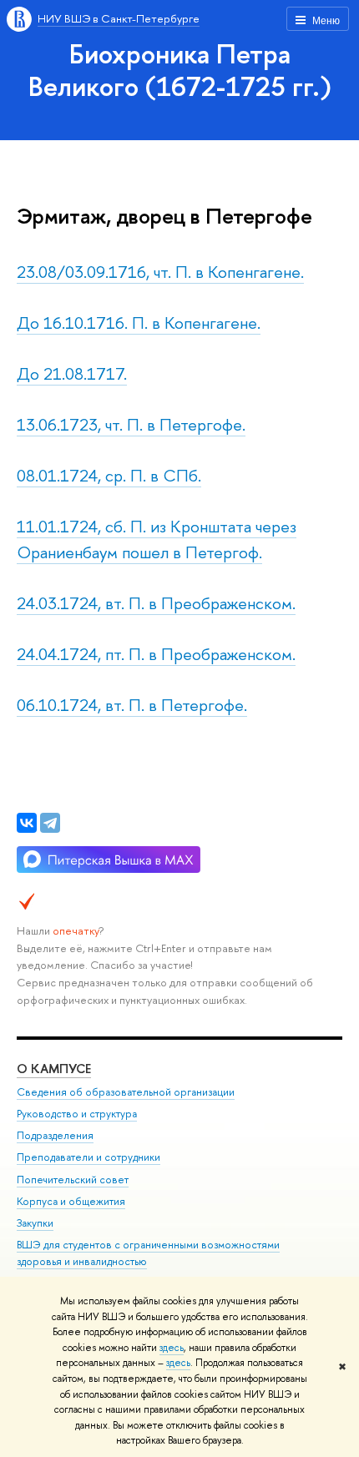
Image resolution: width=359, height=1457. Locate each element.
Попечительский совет (73, 1179)
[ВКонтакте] (27, 823)
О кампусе (54, 1068)
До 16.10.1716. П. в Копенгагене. (138, 322)
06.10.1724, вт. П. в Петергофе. (132, 704)
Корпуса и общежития (71, 1201)
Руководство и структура (77, 1114)
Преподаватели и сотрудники (88, 1157)
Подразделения (55, 1135)
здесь (171, 1347)
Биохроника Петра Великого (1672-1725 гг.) (179, 69)
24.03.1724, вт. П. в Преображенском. (156, 603)
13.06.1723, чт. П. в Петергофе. (131, 424)
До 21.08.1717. (72, 373)
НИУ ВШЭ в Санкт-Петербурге (119, 18)
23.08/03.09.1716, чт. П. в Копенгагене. (160, 271)
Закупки (35, 1223)
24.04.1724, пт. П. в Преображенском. (156, 654)
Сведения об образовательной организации (126, 1092)
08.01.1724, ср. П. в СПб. (109, 475)
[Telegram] (50, 823)
